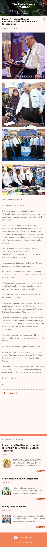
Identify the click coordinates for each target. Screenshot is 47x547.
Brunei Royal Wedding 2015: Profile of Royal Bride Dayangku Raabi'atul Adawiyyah (20, 447)
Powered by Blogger (25, 538)
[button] (43, 20)
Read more (40, 471)
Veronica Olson (28, 542)
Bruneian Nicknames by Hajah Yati (20, 478)
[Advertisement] (23, 413)
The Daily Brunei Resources (23, 5)
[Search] (43, 5)
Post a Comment (11, 393)
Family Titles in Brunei (14, 506)
